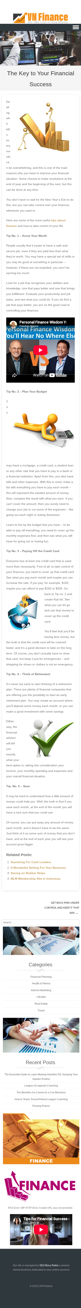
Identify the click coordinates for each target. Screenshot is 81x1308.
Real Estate (41, 1003)
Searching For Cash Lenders (31, 862)
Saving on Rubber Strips (28, 873)
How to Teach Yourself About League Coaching (41, 1099)
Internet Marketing (41, 990)
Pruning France (41, 1105)
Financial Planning (41, 976)
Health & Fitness (41, 983)
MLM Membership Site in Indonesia (35, 878)
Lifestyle (41, 996)
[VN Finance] (40, 18)
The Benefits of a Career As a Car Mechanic (41, 1092)
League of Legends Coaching (41, 1085)
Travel (41, 1010)
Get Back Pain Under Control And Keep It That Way (61, 907)
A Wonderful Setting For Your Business (38, 867)
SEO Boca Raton (49, 1265)
